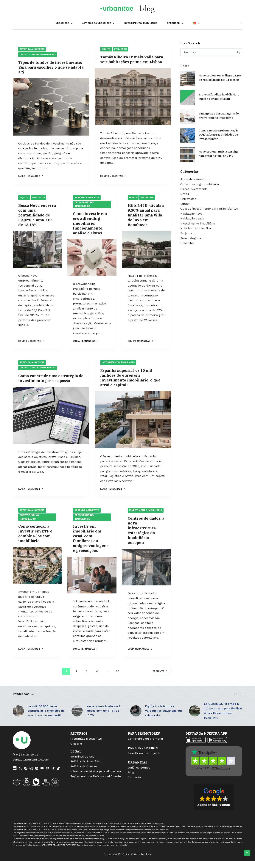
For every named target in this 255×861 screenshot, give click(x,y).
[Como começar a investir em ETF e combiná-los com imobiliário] (37, 565)
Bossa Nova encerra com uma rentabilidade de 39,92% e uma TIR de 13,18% (37, 215)
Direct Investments (194, 189)
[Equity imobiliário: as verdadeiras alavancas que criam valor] (136, 711)
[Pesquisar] (241, 23)
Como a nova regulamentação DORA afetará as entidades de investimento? (219, 134)
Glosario (76, 743)
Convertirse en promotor (145, 738)
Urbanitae (62, 23)
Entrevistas (188, 199)
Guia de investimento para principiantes (209, 208)
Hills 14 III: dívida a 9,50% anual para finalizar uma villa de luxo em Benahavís (146, 215)
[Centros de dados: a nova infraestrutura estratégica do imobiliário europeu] (146, 567)
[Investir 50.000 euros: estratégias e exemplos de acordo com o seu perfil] (18, 711)
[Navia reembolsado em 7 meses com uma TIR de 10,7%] (77, 711)
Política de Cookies (83, 766)
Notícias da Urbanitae (96, 23)
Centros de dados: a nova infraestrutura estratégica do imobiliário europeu (146, 530)
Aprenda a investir (32, 49)
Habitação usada (192, 218)
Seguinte (158, 671)
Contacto (134, 777)
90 (117, 671)
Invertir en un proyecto (144, 753)
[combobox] (208, 52)
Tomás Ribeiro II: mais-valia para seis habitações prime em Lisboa (131, 59)
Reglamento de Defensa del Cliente (95, 776)
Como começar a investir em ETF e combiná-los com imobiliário (35, 533)
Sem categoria (190, 238)
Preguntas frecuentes (86, 738)
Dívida (133, 197)
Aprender (173, 23)
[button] (214, 797)
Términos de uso (82, 756)
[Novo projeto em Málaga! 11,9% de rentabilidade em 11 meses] (187, 78)
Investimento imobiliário (141, 23)
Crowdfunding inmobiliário (37, 54)
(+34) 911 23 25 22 (25, 754)
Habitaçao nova (191, 213)
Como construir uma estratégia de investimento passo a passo (50, 378)
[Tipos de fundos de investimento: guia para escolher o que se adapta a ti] (51, 107)
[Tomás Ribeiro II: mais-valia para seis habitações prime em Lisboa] (133, 96)
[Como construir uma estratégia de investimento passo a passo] (51, 415)
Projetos (120, 49)
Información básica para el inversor (95, 771)
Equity (106, 49)
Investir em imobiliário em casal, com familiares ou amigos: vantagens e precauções (90, 538)
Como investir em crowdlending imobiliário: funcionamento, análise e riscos (90, 223)
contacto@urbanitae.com (31, 759)
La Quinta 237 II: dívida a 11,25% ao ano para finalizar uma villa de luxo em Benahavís (223, 710)
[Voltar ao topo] (247, 853)
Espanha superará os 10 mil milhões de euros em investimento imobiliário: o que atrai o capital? (130, 377)
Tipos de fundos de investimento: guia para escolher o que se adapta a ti (50, 67)
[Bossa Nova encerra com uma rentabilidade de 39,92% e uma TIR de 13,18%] (37, 249)
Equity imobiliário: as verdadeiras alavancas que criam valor (164, 711)
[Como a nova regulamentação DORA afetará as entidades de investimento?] (187, 135)
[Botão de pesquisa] (238, 52)
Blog (131, 772)
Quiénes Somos (139, 767)
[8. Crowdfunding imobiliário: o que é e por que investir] (187, 97)
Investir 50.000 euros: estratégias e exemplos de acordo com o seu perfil (46, 711)
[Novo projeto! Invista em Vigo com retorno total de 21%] (187, 154)
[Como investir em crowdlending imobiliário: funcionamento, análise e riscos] (91, 257)
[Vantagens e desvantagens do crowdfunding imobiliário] (187, 116)
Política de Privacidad (85, 761)
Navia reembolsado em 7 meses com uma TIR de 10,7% (103, 711)
